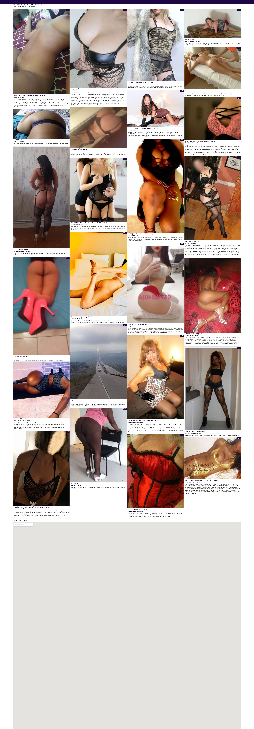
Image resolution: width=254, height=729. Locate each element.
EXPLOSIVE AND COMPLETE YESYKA (140, 82)
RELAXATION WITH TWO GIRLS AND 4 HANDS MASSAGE (90, 223)
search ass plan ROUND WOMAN (139, 509)
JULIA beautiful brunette (79, 149)
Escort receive (75, 89)
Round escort (189, 39)
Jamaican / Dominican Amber (23, 419)
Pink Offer (74, 400)
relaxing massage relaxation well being (140, 234)
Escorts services (17, 4)
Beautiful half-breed (20, 356)
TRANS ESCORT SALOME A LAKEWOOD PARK (143, 420)
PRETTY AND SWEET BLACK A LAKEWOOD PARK (201, 480)
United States (25, 4)
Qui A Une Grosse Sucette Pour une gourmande (29, 95)
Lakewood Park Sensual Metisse (195, 431)
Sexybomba (74, 483)
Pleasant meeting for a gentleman (82, 317)
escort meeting (190, 90)
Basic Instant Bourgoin (192, 241)
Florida (31, 4)
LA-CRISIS (15, 2)
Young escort (18, 140)
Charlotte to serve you (21, 249)
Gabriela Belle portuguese (193, 334)
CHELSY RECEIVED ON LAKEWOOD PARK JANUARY (145, 128)
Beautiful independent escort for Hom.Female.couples (31, 507)
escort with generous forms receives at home (200, 141)
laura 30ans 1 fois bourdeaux (137, 324)
